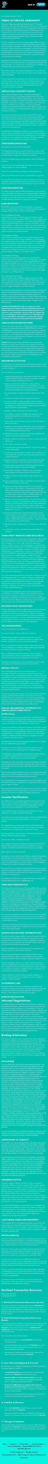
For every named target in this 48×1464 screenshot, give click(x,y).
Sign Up (31, 5)
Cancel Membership (14, 1446)
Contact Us (13, 1444)
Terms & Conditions (38, 1444)
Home (5, 1444)
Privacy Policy (41, 671)
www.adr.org (10, 1057)
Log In (41, 5)
